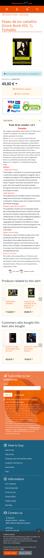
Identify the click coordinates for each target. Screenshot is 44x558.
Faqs (7, 471)
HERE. (22, 549)
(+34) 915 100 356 (12, 530)
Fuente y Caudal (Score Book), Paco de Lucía (13, 349)
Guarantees (9, 467)
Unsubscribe (19, 395)
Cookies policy (10, 501)
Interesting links (11, 488)
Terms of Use (10, 492)
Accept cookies (10, 553)
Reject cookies (25, 553)
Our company (10, 484)
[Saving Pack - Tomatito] (13, 293)
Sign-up (8, 395)
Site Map (8, 505)
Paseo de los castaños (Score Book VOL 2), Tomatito (30, 304)
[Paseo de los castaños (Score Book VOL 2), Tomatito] (31, 293)
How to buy (9, 450)
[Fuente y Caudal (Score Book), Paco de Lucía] (13, 338)
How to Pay (9, 454)
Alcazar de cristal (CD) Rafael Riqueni (31, 349)
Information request (23, 89)
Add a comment (23, 94)
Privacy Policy (18, 402)
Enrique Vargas (13, 138)
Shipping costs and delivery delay (18, 458)
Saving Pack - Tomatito (11, 302)
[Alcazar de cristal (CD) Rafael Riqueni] (31, 338)
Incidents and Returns (14, 463)
